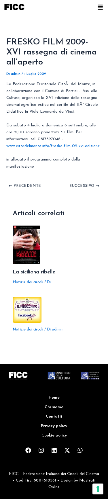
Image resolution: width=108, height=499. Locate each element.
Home (54, 398)
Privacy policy (54, 426)
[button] (100, 7)
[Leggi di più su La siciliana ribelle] (26, 244)
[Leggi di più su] (27, 309)
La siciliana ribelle (34, 272)
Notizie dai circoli (28, 282)
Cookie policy (54, 435)
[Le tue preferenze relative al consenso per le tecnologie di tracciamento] (97, 489)
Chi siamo (54, 407)
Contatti (54, 416)
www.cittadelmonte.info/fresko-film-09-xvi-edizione (53, 146)
